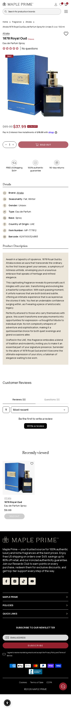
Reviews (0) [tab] (19, 399)
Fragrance (16, 21)
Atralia (29, 21)
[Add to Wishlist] (66, 33)
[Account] (55, 4)
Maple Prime (39, 689)
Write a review (35, 426)
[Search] (5, 11)
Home (5, 21)
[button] (11, 48)
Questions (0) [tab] (52, 399)
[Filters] (6, 409)
